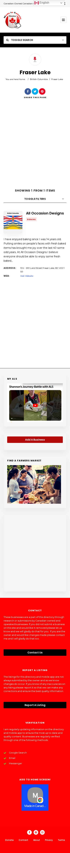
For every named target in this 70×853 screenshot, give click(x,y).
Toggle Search (21, 40)
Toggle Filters (35, 199)
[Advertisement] (35, 147)
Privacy (49, 840)
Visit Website (26, 276)
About (36, 840)
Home (22, 79)
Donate (9, 840)
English (44, 2)
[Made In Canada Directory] (13, 20)
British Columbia (39, 79)
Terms (61, 840)
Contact (23, 840)
